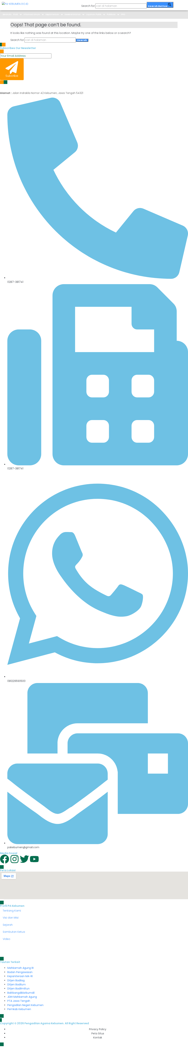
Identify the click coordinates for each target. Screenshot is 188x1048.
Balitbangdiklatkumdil (21, 993)
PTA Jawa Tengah (18, 1001)
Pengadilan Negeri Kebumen (25, 1005)
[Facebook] (4, 859)
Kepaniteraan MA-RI (20, 976)
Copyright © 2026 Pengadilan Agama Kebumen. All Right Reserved (44, 1023)
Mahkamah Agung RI (20, 968)
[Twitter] (24, 859)
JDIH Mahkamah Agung (22, 997)
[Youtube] (34, 859)
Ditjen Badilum (16, 984)
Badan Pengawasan (19, 972)
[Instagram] (14, 859)
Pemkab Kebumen (19, 1009)
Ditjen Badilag (16, 980)
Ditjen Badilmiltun (18, 988)
